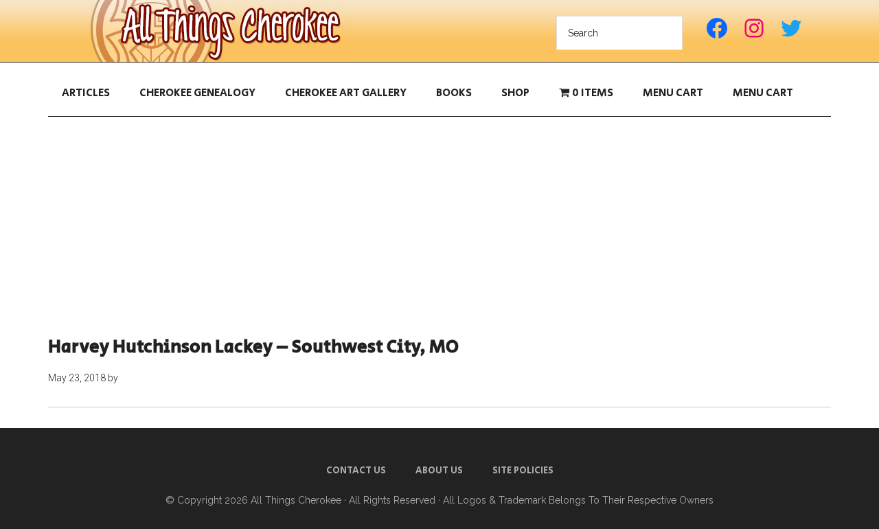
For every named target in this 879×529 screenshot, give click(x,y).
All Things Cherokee (219, 31)
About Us (439, 470)
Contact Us (356, 470)
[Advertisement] (439, 227)
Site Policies (522, 470)
